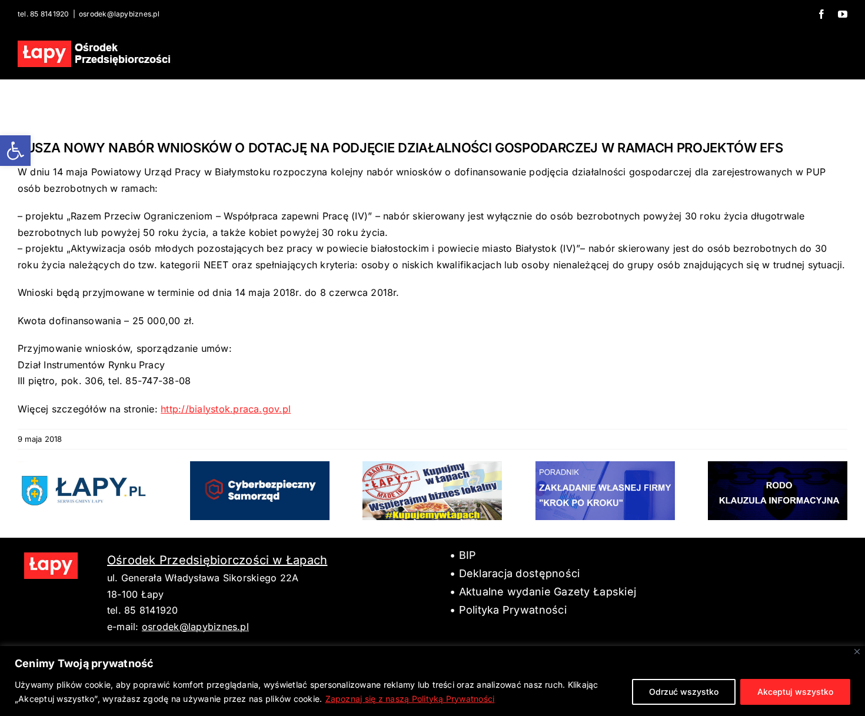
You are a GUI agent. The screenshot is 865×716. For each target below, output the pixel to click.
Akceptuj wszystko (795, 692)
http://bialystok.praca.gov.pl (226, 409)
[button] (15, 150)
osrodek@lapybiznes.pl (119, 13)
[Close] (857, 651)
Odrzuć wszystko (683, 692)
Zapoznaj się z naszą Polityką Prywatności (410, 699)
